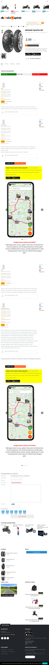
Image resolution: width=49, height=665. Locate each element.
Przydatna (41, 86)
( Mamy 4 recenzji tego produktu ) (41, 32)
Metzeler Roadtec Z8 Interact (11, 553)
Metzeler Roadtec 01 (10, 577)
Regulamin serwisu (28, 642)
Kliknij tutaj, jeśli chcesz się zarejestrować (21, 475)
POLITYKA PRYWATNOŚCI (29, 641)
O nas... (26, 644)
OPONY (21, 26)
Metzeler (26, 26)
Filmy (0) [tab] (6, 63)
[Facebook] (26, 59)
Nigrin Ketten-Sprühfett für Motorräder (15, 12)
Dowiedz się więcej (38, 663)
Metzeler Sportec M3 (10, 565)
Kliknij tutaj (13, 634)
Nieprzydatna (41, 90)
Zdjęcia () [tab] (18, 63)
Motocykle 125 (10, 649)
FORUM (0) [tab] (12, 63)
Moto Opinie (8, 26)
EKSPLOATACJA (15, 26)
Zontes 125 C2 (27, 11)
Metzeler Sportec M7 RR (11, 572)
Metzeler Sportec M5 (10, 559)
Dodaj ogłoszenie (36, 552)
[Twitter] (28, 59)
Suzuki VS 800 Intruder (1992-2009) (29, 525)
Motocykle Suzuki (11, 651)
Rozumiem (45, 663)
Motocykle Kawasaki (4, 653)
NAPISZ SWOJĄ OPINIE (33, 45)
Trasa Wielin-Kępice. (7, 595)
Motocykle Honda (4, 649)
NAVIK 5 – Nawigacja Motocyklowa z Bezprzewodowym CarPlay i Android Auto (42, 526)
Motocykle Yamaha (4, 651)
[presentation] (2, 41)
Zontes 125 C (3, 525)
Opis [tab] (2, 63)
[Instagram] (8, 638)
